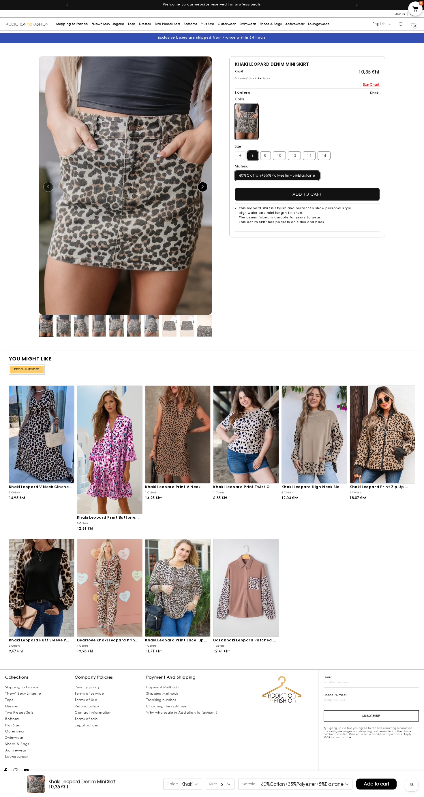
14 (309, 155)
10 (279, 155)
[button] (413, 24)
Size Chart (371, 84)
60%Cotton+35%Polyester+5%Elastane (277, 175)
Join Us (400, 14)
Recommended (27, 369)
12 (294, 155)
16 (324, 155)
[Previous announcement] (67, 5)
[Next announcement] (357, 5)
